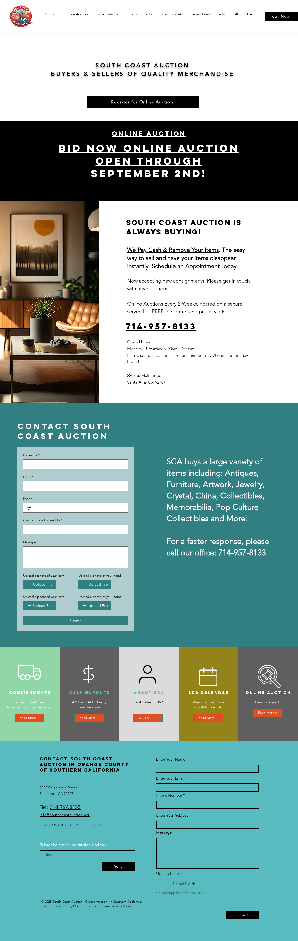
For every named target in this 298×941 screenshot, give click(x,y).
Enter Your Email (170, 778)
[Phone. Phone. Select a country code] (30, 507)
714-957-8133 (161, 326)
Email (28, 477)
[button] (184, 884)
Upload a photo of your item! (44, 575)
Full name (31, 455)
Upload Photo (168, 873)
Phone (29, 499)
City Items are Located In (42, 520)
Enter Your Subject (172, 815)
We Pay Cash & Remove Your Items (173, 249)
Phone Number (169, 795)
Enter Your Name (170, 759)
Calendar (163, 355)
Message (29, 542)
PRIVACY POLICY (53, 825)
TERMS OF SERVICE (84, 825)
